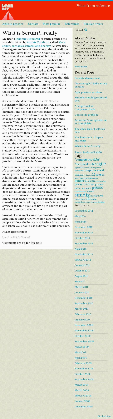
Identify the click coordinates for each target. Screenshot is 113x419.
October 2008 (82, 374)
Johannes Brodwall (28, 38)
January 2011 (82, 292)
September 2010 (84, 303)
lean (92, 180)
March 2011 (81, 287)
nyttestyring (100, 181)
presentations (84, 184)
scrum (90, 191)
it (93, 174)
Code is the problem (86, 115)
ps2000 (97, 188)
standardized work (82, 202)
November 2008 (84, 368)
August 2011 (81, 276)
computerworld (93, 170)
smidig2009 (80, 199)
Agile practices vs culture (89, 92)
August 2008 (82, 385)
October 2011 (82, 270)
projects (86, 188)
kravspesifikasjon (89, 178)
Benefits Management (87, 78)
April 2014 (80, 221)
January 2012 (82, 265)
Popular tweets (93, 23)
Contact (33, 23)
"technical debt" (85, 164)
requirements (80, 191)
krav (77, 178)
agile (101, 163)
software (91, 199)
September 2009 (84, 341)
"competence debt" (87, 159)
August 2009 (82, 347)
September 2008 (84, 379)
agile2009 (79, 168)
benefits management (93, 168)
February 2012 (83, 260)
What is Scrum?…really (87, 146)
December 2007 (84, 406)
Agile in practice (12, 23)
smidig (82, 195)
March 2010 (82, 309)
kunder (80, 181)
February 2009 (83, 363)
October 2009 (83, 336)
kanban (100, 174)
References (72, 23)
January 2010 (82, 319)
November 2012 (84, 254)
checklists (79, 171)
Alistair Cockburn (38, 42)
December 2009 (84, 325)
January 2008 (82, 401)
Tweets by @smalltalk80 (88, 152)
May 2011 (80, 281)
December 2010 (84, 298)
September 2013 (84, 243)
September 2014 (84, 211)
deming (79, 175)
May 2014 (80, 216)
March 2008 (82, 390)
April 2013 (80, 249)
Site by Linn (104, 416)
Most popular (51, 23)
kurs (87, 181)
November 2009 (84, 330)
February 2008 (83, 395)
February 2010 (83, 314)
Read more (81, 66)
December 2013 (83, 227)
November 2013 (84, 232)
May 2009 (80, 352)
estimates (88, 175)
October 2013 (82, 238)
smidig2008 (96, 196)
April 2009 (81, 357)
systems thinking (97, 202)
